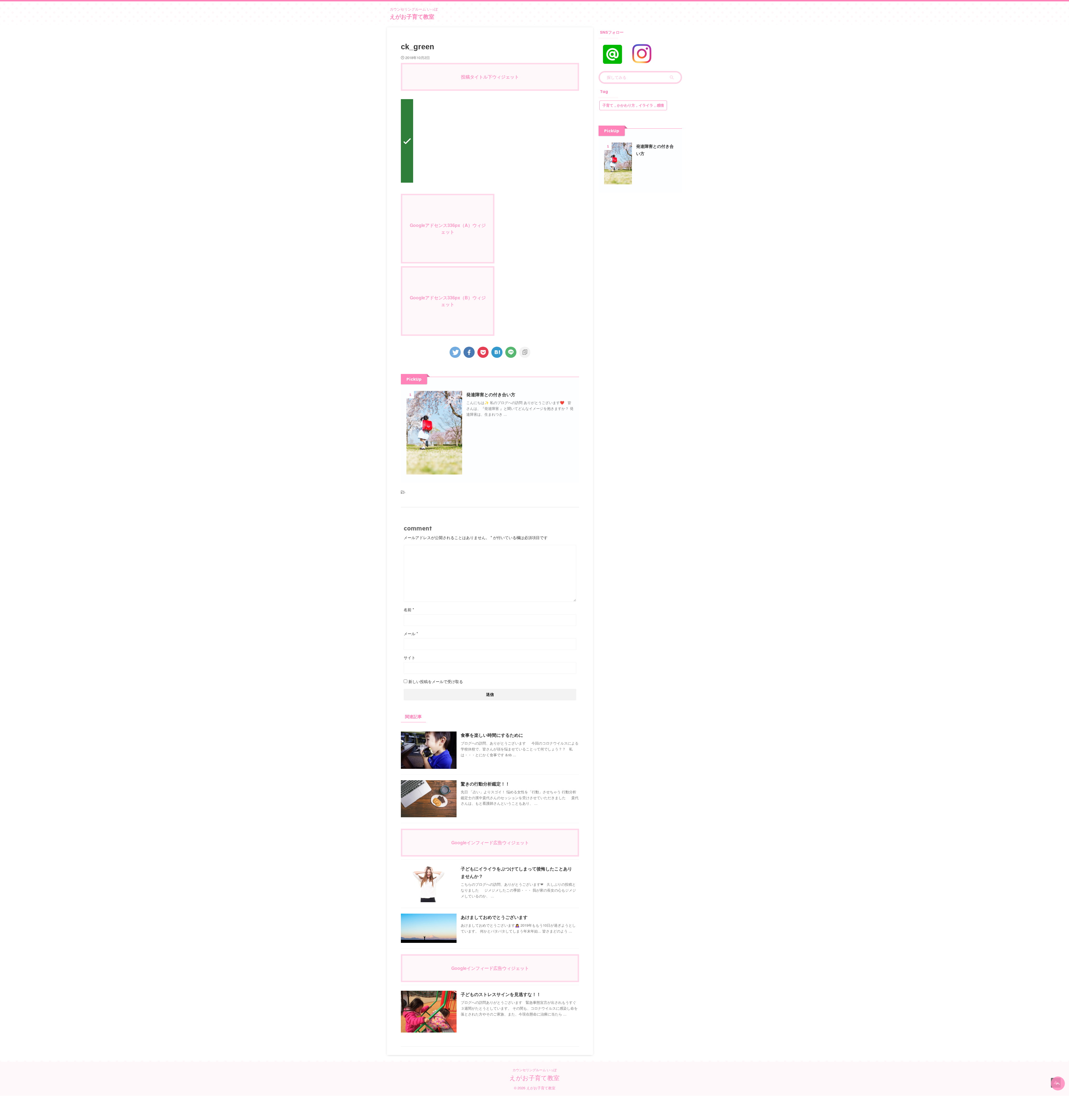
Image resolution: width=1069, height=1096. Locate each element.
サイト (409, 657)
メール (411, 633)
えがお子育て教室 (412, 16)
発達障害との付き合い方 (490, 394)
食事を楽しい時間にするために (492, 735)
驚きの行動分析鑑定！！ (485, 784)
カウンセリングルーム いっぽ (535, 1069)
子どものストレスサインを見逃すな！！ (501, 994)
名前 (409, 609)
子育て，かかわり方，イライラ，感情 (633, 105)
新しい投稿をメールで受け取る (435, 681)
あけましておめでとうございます (494, 917)
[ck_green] (496, 352)
